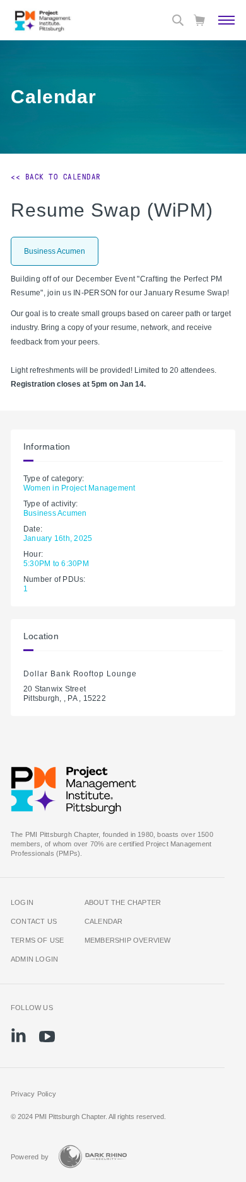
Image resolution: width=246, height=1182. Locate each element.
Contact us (34, 921)
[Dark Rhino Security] (93, 1156)
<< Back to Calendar (56, 177)
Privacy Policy (33, 1094)
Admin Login (34, 959)
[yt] (47, 1036)
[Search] (178, 20)
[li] (18, 1035)
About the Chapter (123, 902)
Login (22, 902)
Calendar (104, 921)
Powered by (30, 1157)
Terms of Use (37, 940)
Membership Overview (128, 940)
